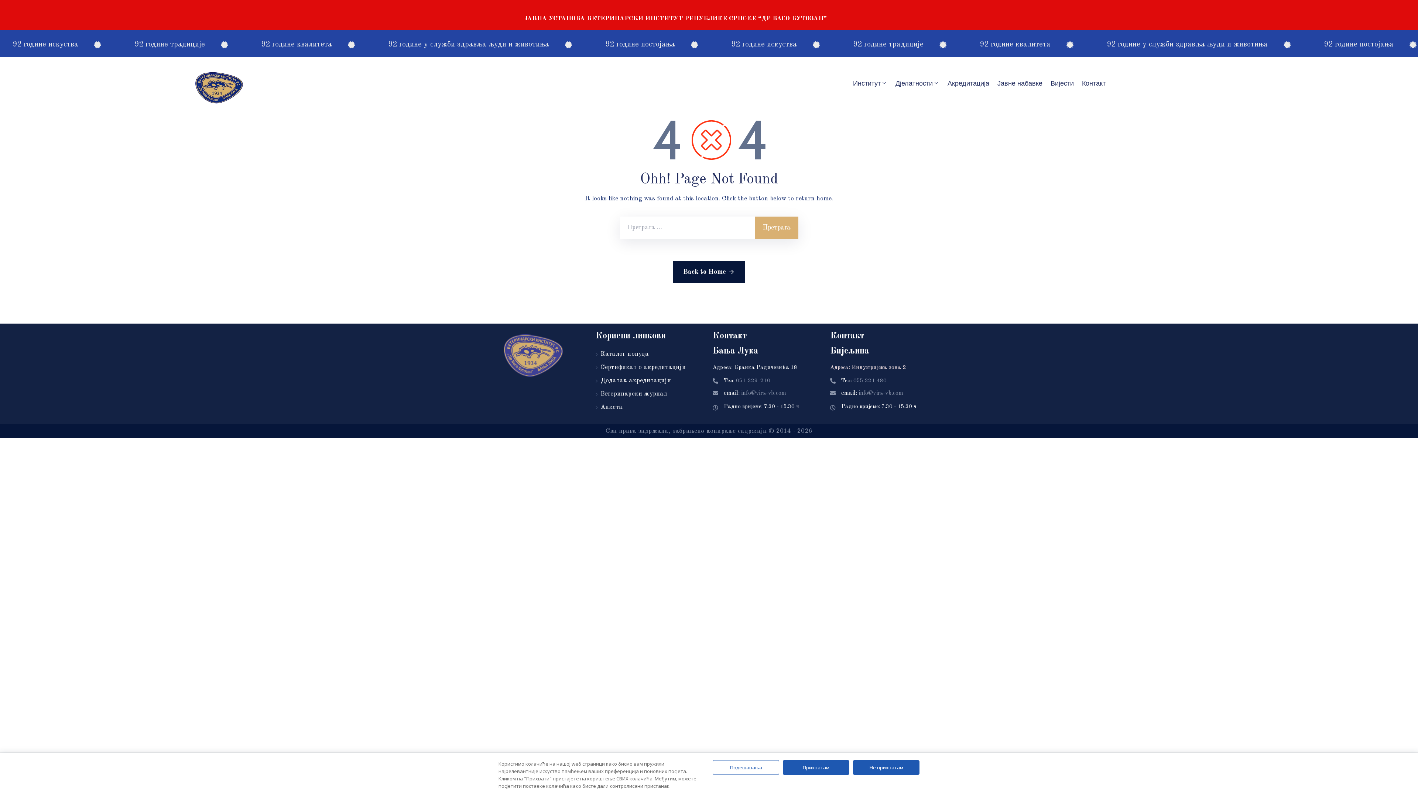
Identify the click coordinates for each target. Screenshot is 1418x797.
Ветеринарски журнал (633, 394)
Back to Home (704, 272)
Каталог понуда (624, 354)
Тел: (747, 381)
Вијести (1062, 83)
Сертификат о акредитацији (643, 367)
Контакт (1094, 83)
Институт (867, 83)
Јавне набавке (1019, 83)
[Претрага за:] (687, 228)
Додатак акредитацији (635, 380)
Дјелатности (914, 83)
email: (755, 393)
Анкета (611, 407)
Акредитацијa (968, 83)
